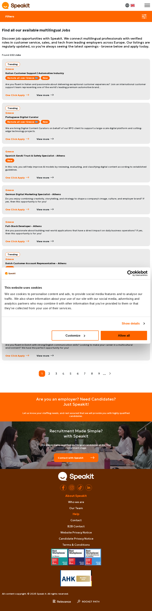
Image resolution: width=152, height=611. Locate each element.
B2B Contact (76, 526)
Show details (131, 323)
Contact (76, 520)
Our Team (76, 508)
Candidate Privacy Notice (76, 538)
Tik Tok (80, 487)
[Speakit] (16, 5)
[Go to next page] (110, 373)
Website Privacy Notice (76, 532)
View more (43, 95)
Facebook (63, 487)
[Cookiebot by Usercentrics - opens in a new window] (130, 273)
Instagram (71, 487)
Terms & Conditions (76, 544)
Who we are (76, 502)
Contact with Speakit (70, 457)
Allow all (124, 335)
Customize (73, 335)
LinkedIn (89, 487)
